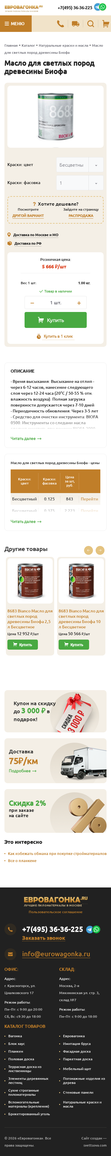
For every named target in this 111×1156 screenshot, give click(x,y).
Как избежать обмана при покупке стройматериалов (57, 853)
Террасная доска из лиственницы (24, 1069)
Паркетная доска (77, 1059)
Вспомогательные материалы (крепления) (28, 1104)
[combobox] (80, 164)
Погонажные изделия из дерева (84, 1081)
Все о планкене (22, 861)
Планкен (15, 1051)
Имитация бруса (77, 1044)
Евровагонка (74, 1036)
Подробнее (20, 770)
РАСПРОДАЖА (81, 215)
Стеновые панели (78, 1092)
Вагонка (15, 1036)
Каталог (28, 45)
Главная (11, 45)
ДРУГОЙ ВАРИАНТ (28, 215)
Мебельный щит (77, 1069)
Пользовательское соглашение (56, 912)
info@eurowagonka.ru (56, 953)
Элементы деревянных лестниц (28, 1081)
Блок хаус (16, 1044)
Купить (55, 320)
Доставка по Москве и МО (35, 235)
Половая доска (21, 1059)
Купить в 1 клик (58, 336)
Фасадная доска (77, 1051)
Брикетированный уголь (29, 1114)
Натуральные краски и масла (63, 45)
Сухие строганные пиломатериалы (23, 1092)
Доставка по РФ (28, 243)
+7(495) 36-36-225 (75, 7)
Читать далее (23, 438)
